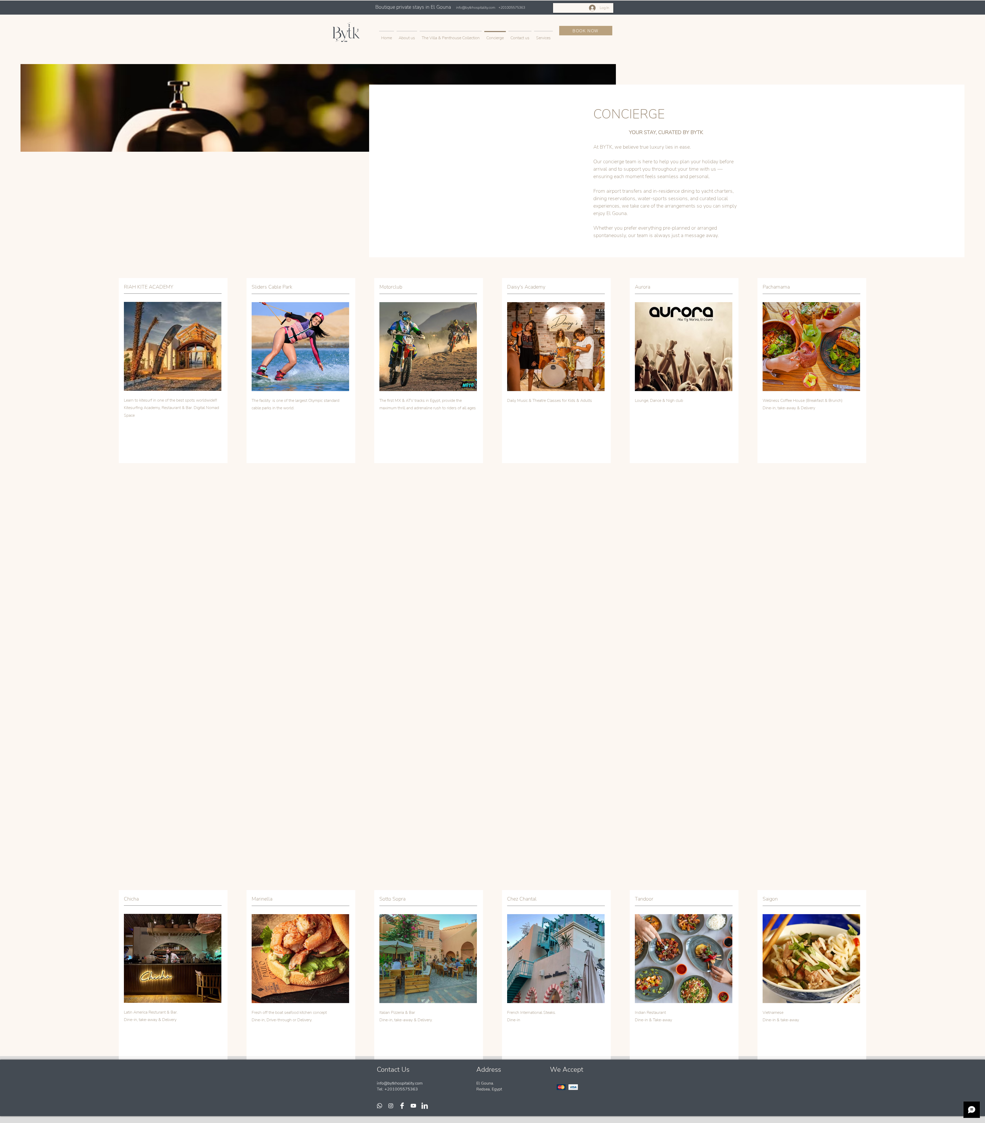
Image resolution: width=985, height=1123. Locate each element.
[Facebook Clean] (402, 1105)
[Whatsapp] (379, 1105)
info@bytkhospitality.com (475, 7)
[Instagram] (391, 1105)
